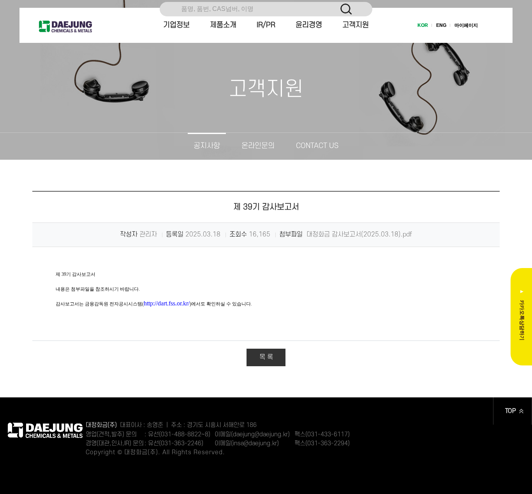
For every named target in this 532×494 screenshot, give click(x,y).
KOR (422, 25)
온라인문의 (258, 146)
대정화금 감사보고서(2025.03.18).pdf (358, 234)
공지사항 (207, 146)
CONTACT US (317, 146)
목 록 (266, 357)
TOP (510, 411)
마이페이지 (466, 25)
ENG (441, 25)
